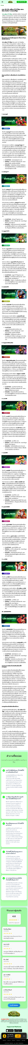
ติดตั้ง (18, 1036)
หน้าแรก (4, 1040)
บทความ (9, 1040)
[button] (2, 2)
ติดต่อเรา (18, 1040)
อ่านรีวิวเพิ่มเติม (14, 1005)
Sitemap (23, 1040)
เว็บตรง (13, 1040)
